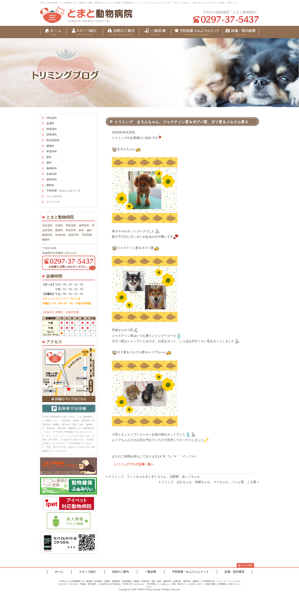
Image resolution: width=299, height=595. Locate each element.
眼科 (49, 157)
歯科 (49, 162)
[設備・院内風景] (196, 32)
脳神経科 (51, 168)
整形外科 (51, 151)
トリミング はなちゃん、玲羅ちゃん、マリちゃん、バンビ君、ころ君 (207, 482)
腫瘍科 (50, 145)
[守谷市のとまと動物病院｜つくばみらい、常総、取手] (86, 15)
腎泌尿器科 (53, 140)
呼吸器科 (51, 129)
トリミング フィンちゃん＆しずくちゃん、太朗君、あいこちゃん (154, 476)
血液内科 (51, 173)
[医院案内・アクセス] (121, 32)
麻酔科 (50, 185)
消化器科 (51, 117)
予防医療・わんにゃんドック (63, 190)
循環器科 (51, 134)
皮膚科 (50, 123)
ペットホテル (54, 196)
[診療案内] (155, 32)
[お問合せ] (240, 32)
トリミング (53, 201)
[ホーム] (53, 32)
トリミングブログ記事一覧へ (134, 464)
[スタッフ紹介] (84, 32)
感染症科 (51, 179)
